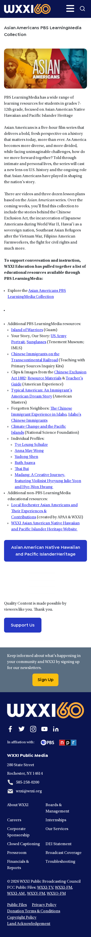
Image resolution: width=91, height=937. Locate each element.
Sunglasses (36, 342)
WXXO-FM (56, 894)
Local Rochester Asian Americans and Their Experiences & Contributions (44, 511)
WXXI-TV (45, 888)
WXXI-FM (63, 888)
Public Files (17, 905)
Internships (56, 820)
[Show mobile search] (82, 8)
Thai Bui (22, 469)
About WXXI (18, 805)
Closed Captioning (23, 844)
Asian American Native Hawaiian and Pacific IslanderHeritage (45, 550)
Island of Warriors (27, 330)
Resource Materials (44, 378)
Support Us (23, 624)
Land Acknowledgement (28, 924)
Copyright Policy (21, 918)
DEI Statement (59, 844)
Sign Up (46, 679)
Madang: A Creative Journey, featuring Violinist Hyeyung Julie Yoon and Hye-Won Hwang (48, 481)
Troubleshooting (60, 862)
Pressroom (17, 853)
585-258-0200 (27, 782)
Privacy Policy (44, 905)
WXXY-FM (36, 894)
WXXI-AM (16, 894)
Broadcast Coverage (63, 853)
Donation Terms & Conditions (33, 911)
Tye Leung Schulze (31, 445)
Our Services (57, 829)
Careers (14, 820)
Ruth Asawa (25, 463)
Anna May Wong (29, 451)
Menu (70, 8)
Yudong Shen (26, 457)
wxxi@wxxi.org (29, 791)
